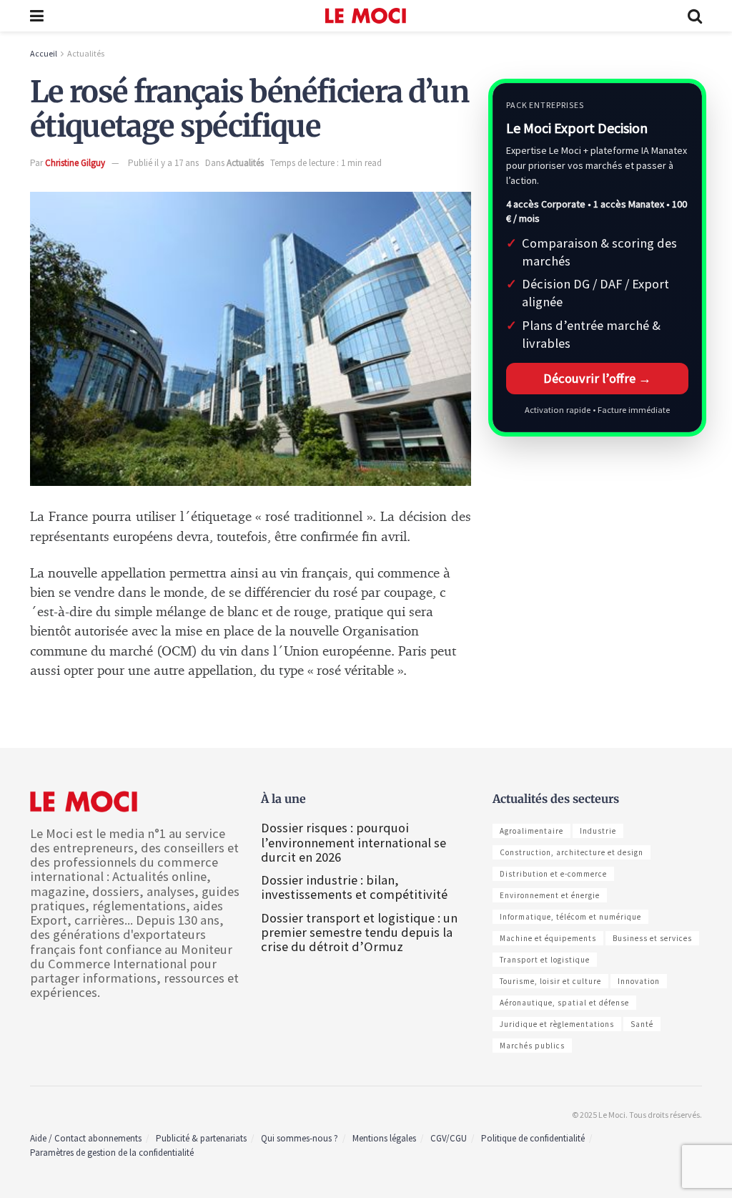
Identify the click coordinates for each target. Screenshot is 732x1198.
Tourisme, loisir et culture (550, 981)
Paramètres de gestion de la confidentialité (112, 1152)
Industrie (598, 831)
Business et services (652, 938)
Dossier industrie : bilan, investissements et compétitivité (354, 887)
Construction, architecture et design (571, 852)
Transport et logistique (545, 960)
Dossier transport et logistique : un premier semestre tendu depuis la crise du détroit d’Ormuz (359, 932)
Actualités (85, 53)
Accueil (43, 53)
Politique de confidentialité (533, 1138)
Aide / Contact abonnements (86, 1138)
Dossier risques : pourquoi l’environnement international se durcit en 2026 (353, 842)
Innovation (639, 981)
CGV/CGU (448, 1138)
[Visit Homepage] (365, 16)
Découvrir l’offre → (597, 378)
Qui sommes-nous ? (299, 1138)
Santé (641, 1024)
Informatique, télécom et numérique (570, 917)
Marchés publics (532, 1046)
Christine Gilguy (75, 163)
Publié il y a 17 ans (163, 163)
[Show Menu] (37, 15)
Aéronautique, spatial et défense (564, 1003)
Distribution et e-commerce (553, 874)
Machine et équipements (548, 938)
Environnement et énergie (550, 895)
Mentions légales (384, 1138)
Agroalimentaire (531, 831)
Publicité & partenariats (201, 1138)
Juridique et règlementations (557, 1024)
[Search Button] (695, 15)
